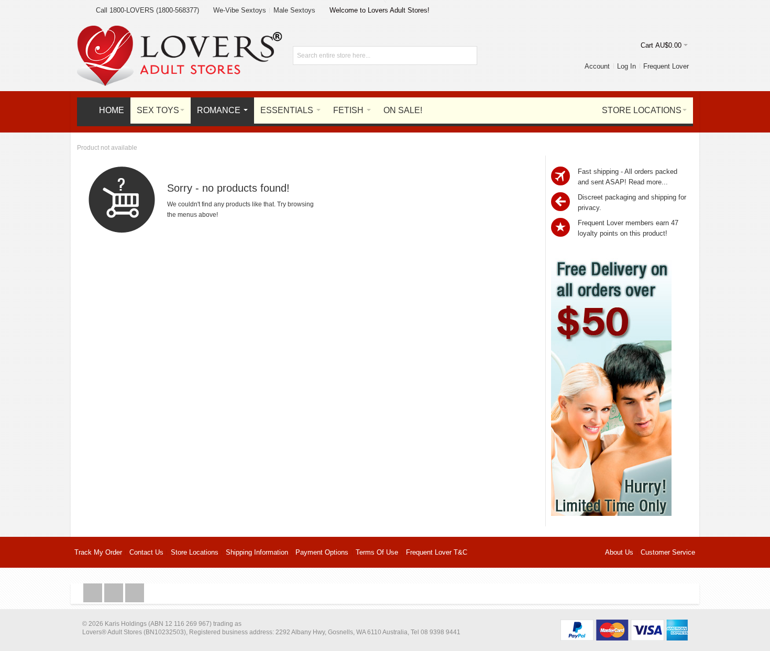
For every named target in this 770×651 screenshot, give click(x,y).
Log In (626, 66)
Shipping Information (257, 552)
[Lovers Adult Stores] (179, 31)
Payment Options (321, 552)
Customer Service (668, 552)
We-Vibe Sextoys (239, 10)
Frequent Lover (666, 66)
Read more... (648, 182)
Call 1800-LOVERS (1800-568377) (147, 10)
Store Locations (194, 552)
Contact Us (146, 552)
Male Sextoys (294, 10)
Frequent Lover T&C (436, 552)
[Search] (467, 55)
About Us (619, 552)
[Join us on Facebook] (93, 593)
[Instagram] (114, 593)
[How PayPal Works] (624, 624)
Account (597, 66)
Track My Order (98, 552)
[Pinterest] (134, 593)
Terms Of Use (377, 552)
